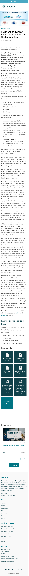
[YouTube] (9, 569)
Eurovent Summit (6, 536)
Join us (3, 518)
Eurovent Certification (7, 526)
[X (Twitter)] (21, 569)
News (7, 48)
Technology (4, 513)
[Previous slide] (20, 459)
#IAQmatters (4, 539)
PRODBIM (4, 541)
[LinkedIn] (6, 569)
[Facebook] (15, 569)
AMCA (18, 313)
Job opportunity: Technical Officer (13, 445)
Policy (2, 516)
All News (14, 465)
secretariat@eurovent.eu (11, 558)
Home (2, 48)
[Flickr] (18, 569)
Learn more (8, 493)
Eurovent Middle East (7, 531)
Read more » (6, 452)
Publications (4, 508)
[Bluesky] (12, 569)
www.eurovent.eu (9, 561)
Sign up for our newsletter (8, 495)
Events (3, 505)
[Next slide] (25, 459)
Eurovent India (5, 534)
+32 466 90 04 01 (9, 556)
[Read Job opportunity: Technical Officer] (14, 434)
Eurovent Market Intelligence (9, 529)
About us (3, 503)
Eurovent (4, 315)
